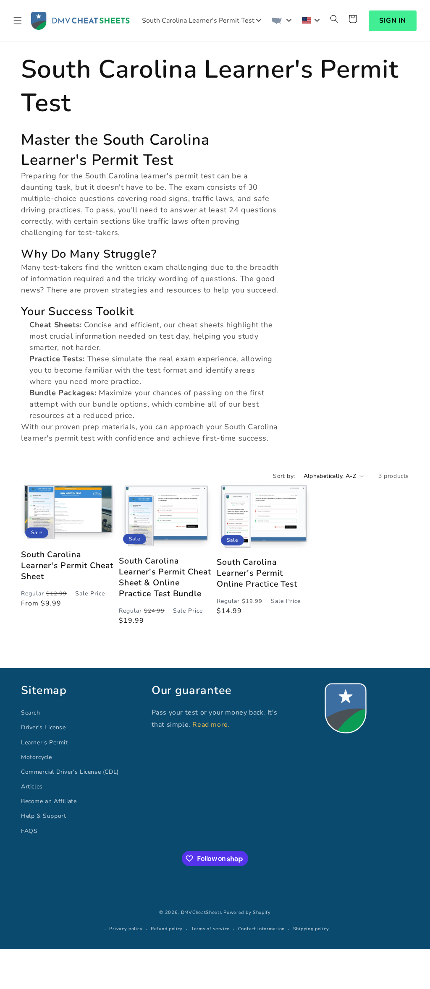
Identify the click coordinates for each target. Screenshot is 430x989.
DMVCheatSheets (201, 912)
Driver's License (43, 727)
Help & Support (43, 816)
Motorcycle (36, 757)
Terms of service (210, 929)
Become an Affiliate (48, 801)
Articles (32, 787)
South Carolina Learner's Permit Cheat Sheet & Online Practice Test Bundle (165, 577)
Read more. (211, 724)
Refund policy (167, 929)
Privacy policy (125, 929)
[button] (17, 20)
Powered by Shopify (247, 912)
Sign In (392, 20)
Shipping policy (311, 929)
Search (30, 713)
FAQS (29, 831)
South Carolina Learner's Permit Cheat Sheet (67, 565)
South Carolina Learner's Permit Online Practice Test (257, 573)
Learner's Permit (44, 742)
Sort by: (284, 476)
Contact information (261, 929)
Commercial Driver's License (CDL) (70, 772)
